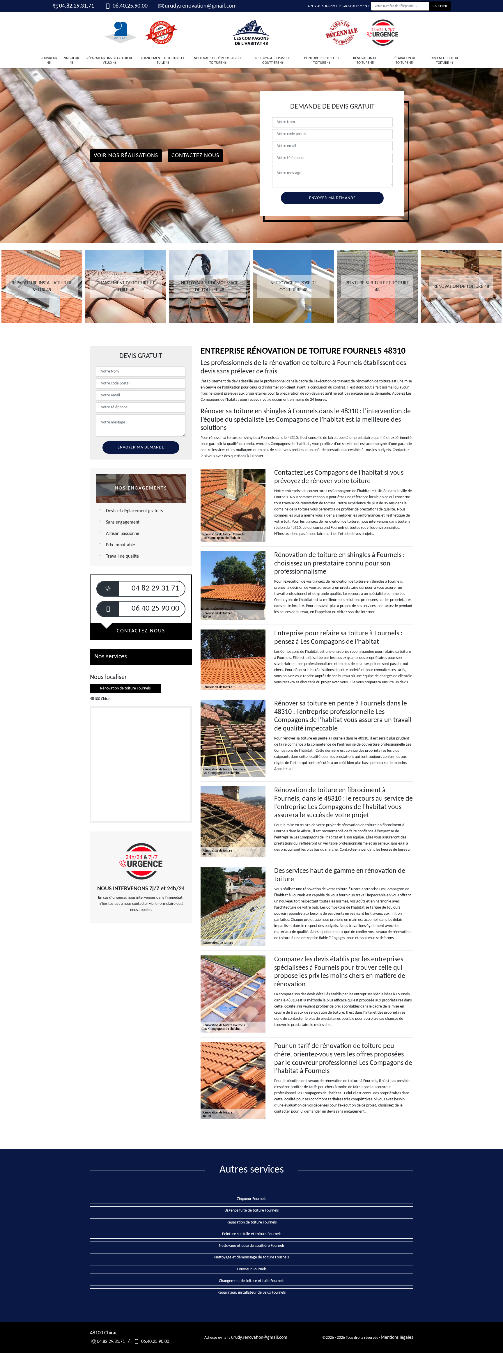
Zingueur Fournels (251, 1199)
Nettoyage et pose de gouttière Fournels (251, 1246)
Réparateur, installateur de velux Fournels (251, 1292)
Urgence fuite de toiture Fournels (251, 1210)
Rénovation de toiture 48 (365, 60)
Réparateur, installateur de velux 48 (109, 60)
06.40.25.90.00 (129, 6)
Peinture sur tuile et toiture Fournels (251, 1234)
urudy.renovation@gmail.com (201, 6)
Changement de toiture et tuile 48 (163, 60)
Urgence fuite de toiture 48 (445, 60)
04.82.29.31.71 (76, 6)
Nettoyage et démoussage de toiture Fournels (251, 1257)
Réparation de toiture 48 (404, 60)
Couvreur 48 (49, 60)
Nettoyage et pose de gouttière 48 (272, 60)
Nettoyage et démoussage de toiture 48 (218, 60)
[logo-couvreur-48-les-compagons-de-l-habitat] (251, 32)
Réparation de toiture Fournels (251, 1222)
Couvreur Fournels (251, 1269)
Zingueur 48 (71, 60)
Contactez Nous (195, 156)
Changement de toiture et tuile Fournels (251, 1281)
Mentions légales (397, 1337)
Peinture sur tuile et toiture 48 (321, 60)
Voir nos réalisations (126, 156)
